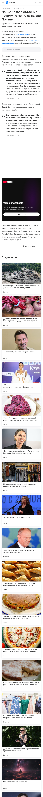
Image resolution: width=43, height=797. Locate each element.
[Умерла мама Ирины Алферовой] (21, 510)
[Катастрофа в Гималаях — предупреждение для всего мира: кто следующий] (21, 278)
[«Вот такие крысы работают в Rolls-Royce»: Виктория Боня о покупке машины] (21, 444)
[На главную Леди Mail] (11, 2)
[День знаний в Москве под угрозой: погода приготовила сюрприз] (21, 741)
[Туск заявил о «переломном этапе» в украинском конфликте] (21, 543)
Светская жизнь (18, 8)
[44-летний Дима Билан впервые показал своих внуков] (21, 344)
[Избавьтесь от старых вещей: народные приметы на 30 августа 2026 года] (21, 477)
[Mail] (7, 2)
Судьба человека (22, 34)
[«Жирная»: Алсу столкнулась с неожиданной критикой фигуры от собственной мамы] (21, 377)
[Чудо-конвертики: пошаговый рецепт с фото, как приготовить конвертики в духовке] (21, 576)
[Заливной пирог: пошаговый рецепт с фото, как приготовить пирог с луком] (21, 609)
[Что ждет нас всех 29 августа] (21, 774)
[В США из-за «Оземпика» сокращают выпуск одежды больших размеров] (21, 708)
